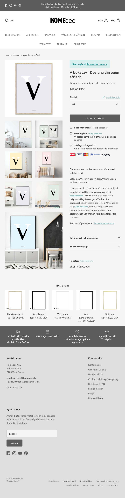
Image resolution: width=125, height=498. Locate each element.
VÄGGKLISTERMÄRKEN (73, 34)
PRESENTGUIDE (12, 34)
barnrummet (76, 195)
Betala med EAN (96, 383)
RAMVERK (49, 34)
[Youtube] (15, 5)
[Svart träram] (39, 300)
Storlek (74, 97)
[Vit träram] (62, 300)
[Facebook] (6, 5)
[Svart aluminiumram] (86, 300)
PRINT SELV (80, 44)
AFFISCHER (32, 34)
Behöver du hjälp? (79, 246)
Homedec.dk (18, 478)
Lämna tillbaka (95, 398)
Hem (7, 55)
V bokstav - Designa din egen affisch (25, 55)
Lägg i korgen (95, 118)
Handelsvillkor (95, 374)
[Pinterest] (20, 5)
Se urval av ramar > (97, 64)
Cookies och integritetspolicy (103, 379)
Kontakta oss (94, 364)
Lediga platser (95, 388)
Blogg (91, 393)
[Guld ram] (110, 300)
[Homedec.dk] (62, 20)
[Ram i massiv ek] (15, 300)
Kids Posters (81, 206)
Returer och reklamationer (84, 237)
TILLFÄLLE (62, 44)
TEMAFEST (45, 44)
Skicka (14, 443)
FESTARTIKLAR (113, 34)
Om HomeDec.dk (97, 369)
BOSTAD (95, 34)
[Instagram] (10, 5)
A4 (73, 104)
